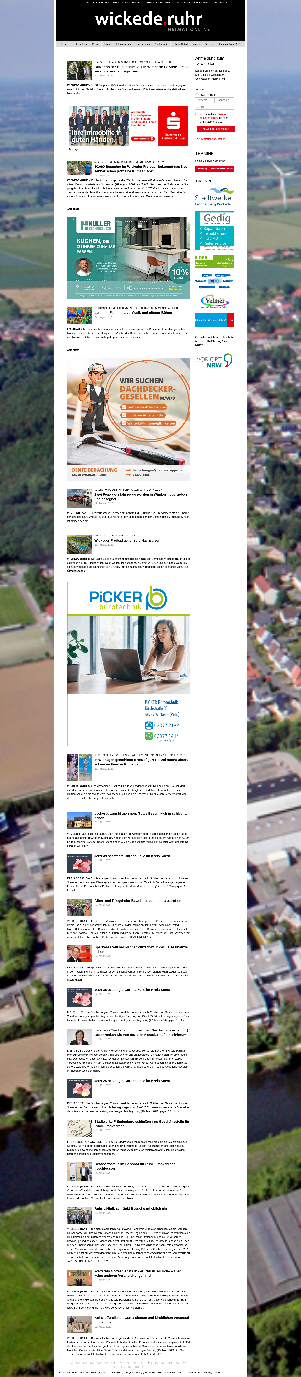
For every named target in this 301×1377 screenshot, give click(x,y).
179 (123, 1367)
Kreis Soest (81, 44)
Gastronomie (161, 44)
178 (116, 1367)
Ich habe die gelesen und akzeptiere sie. (214, 118)
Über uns (90, 2)
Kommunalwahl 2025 (229, 44)
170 (134, 1363)
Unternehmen (143, 44)
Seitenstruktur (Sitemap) (213, 2)
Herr (212, 94)
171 (141, 1363)
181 (137, 1367)
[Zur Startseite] (150, 18)
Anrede (200, 89)
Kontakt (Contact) (103, 2)
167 (113, 1363)
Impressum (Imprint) (121, 2)
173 (155, 1363)
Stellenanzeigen (123, 44)
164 (92, 1363)
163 (85, 1363)
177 (184, 1363)
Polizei (95, 44)
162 (78, 1363)
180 (130, 1367)
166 (106, 1363)
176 (176, 1363)
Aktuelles (65, 44)
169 (127, 1363)
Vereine (196, 44)
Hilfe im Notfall (180, 44)
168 (120, 1363)
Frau (202, 94)
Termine (209, 44)
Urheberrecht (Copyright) (143, 2)
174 (162, 1363)
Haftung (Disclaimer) (164, 2)
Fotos (107, 44)
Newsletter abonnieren (216, 128)
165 (99, 1363)
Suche (228, 2)
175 (169, 1363)
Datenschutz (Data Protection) (188, 2)
